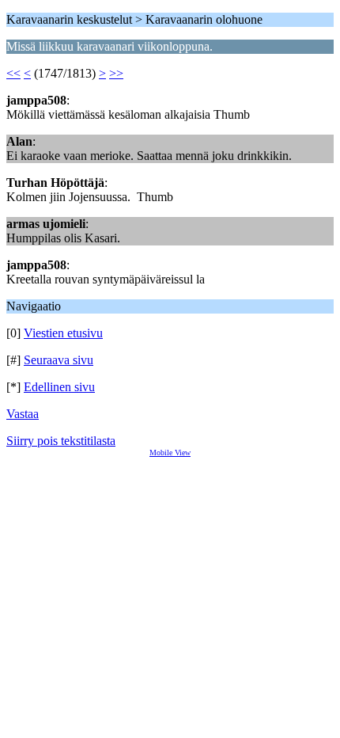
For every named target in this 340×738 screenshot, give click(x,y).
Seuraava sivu (58, 360)
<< (13, 73)
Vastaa (22, 413)
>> (116, 73)
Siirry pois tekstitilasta (60, 440)
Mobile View (170, 452)
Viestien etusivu (63, 333)
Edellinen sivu (59, 387)
